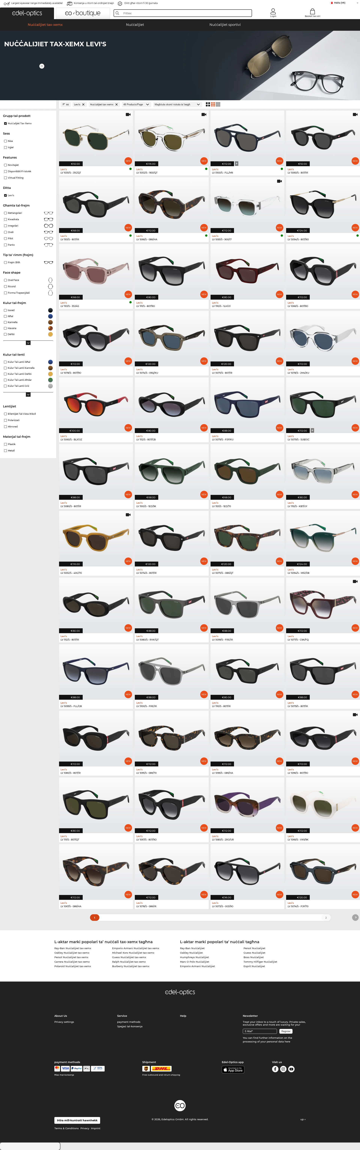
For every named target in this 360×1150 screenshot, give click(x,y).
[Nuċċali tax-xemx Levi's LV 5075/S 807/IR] (247, 336)
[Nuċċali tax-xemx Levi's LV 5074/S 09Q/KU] (172, 336)
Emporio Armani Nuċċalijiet (197, 966)
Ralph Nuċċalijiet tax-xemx (129, 961)
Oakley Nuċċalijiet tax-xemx (71, 952)
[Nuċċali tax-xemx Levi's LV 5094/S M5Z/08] (323, 537)
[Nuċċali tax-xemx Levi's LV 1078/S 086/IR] (172, 870)
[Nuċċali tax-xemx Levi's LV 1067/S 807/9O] (172, 803)
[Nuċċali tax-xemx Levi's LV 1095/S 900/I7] (247, 203)
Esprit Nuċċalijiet (254, 966)
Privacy (84, 1128)
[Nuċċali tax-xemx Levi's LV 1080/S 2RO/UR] (247, 803)
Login (273, 16)
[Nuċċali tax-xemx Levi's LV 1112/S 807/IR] (96, 603)
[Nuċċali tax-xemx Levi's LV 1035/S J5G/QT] (96, 136)
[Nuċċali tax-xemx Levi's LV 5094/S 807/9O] (323, 203)
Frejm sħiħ (14, 262)
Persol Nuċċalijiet (254, 948)
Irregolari (13, 225)
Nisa (10, 141)
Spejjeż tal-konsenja (129, 1026)
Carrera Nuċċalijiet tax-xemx (72, 961)
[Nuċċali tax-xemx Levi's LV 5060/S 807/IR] (323, 136)
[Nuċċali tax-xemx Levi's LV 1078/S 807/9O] (96, 336)
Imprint (95, 1128)
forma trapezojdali (19, 292)
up (302, 1119)
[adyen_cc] (57, 1068)
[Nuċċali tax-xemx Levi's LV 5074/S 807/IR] (172, 537)
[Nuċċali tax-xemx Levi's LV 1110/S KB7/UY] (323, 470)
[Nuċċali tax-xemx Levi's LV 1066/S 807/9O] (323, 270)
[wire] (98, 1068)
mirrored (13, 426)
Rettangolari (15, 213)
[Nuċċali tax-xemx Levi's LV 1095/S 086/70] (172, 736)
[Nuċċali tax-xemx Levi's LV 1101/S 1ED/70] (247, 470)
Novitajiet (13, 165)
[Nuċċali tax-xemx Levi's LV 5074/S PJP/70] (323, 870)
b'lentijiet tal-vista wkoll (22, 413)
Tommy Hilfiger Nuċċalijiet (260, 961)
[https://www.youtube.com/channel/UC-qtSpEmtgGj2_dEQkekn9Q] (291, 1070)
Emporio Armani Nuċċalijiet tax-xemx (135, 948)
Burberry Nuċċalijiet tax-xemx (130, 966)
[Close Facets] (28, 104)
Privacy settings (64, 1021)
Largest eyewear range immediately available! (37, 3)
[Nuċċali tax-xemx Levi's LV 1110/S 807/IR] (247, 670)
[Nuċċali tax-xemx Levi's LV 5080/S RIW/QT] (172, 603)
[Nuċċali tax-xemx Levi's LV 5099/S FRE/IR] (247, 603)
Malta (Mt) (339, 2)
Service (122, 1016)
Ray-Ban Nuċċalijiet (192, 948)
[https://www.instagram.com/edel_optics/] (283, 1070)
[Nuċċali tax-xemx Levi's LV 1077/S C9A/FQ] (323, 603)
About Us (60, 1016)
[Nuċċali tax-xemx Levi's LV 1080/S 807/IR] (96, 736)
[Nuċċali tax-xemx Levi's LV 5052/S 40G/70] (96, 537)
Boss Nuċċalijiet (254, 957)
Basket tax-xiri (312, 16)
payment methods (128, 1021)
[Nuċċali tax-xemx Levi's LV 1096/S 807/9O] (323, 736)
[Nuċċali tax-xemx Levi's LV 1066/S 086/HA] (172, 203)
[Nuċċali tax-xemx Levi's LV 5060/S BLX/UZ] (96, 403)
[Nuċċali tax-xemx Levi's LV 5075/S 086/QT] (247, 537)
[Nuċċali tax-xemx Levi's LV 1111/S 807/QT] (96, 803)
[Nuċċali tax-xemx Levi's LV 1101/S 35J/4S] (96, 270)
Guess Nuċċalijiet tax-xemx (129, 957)
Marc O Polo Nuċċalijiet (194, 961)
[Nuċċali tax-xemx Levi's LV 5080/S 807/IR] (96, 470)
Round (12, 286)
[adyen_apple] (86, 1068)
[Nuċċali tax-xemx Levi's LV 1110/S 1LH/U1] (247, 270)
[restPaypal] (76, 1068)
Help (183, 1016)
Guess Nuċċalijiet (254, 952)
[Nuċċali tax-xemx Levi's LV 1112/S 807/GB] (172, 403)
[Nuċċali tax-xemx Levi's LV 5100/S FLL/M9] (247, 136)
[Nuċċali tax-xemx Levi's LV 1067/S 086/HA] (96, 870)
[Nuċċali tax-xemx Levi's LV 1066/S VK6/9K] (323, 803)
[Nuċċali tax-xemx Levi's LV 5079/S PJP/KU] (247, 403)
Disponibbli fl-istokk (19, 171)
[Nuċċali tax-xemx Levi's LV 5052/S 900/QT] (172, 136)
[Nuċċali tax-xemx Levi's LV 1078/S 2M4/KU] (323, 336)
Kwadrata (13, 219)
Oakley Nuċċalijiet (191, 952)
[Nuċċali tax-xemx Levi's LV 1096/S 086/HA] (247, 736)
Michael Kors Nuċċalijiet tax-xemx (133, 952)
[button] (27, 13)
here (287, 1041)
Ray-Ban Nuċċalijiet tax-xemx (72, 948)
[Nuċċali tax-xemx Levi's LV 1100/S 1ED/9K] (172, 470)
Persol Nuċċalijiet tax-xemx (71, 957)
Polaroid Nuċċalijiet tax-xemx (72, 966)
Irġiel (11, 147)
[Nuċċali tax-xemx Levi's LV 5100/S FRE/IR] (172, 670)
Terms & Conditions (66, 1128)
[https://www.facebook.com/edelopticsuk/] (275, 1070)
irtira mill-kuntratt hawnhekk (77, 1120)
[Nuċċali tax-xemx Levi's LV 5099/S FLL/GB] (96, 670)
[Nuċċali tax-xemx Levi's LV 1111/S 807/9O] (172, 270)
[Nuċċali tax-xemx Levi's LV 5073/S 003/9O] (247, 870)
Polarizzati (14, 420)
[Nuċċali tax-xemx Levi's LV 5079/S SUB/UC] (323, 403)
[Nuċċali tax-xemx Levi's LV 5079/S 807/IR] (323, 670)
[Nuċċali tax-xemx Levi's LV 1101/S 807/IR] (96, 203)
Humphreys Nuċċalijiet (194, 957)
